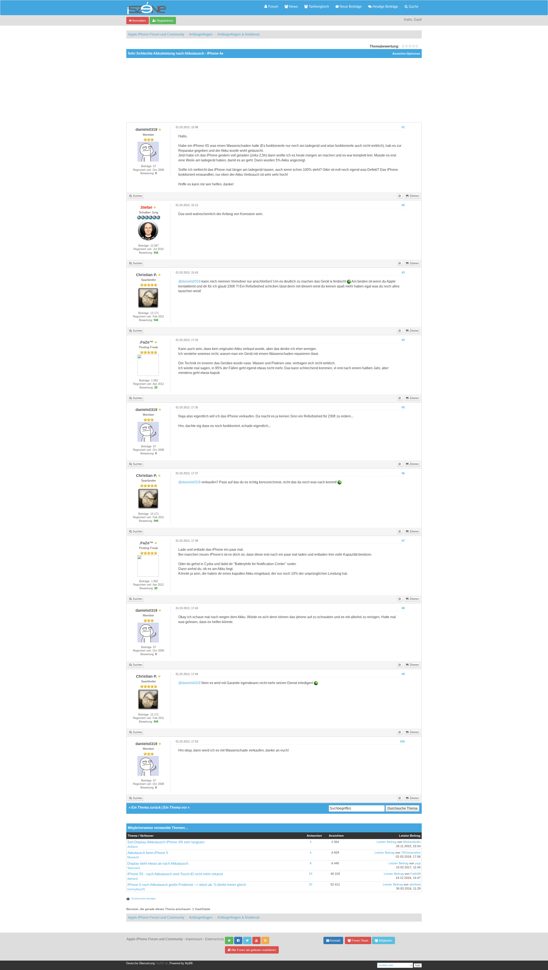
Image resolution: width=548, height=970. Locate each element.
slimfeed (415, 884)
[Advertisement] (274, 90)
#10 (402, 741)
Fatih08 (415, 873)
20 (310, 884)
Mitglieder (385, 940)
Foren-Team (359, 940)
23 (310, 873)
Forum (272, 6)
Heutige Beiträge (385, 6)
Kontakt (334, 940)
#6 (403, 473)
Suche (413, 6)
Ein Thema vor (175, 807)
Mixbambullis (412, 842)
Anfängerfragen (201, 34)
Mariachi (133, 857)
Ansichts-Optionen (406, 53)
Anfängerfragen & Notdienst (238, 34)
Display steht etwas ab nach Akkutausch (157, 863)
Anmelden (139, 20)
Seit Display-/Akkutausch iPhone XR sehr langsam (165, 842)
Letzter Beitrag (386, 842)
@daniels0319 (189, 281)
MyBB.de (162, 963)
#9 (403, 674)
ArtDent (132, 846)
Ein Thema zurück (146, 807)
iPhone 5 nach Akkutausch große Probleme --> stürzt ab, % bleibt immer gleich (186, 885)
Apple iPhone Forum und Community (156, 34)
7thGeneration (411, 852)
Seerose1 (133, 868)
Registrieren (164, 20)
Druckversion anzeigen (143, 898)
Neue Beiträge (350, 6)
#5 (403, 407)
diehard (132, 878)
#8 (403, 608)
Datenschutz (214, 939)
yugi (418, 863)
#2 (403, 205)
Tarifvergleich (318, 6)
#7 (403, 540)
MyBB (189, 963)
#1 (403, 127)
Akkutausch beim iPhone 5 (147, 853)
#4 (403, 340)
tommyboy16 (136, 889)
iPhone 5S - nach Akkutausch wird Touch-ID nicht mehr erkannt (175, 874)
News (293, 6)
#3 (403, 272)
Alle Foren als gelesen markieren (253, 950)
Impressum (194, 939)
